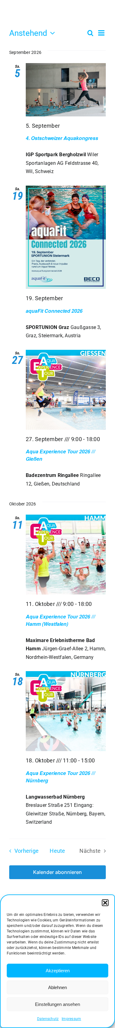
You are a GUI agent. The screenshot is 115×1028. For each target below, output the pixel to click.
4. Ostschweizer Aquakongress (62, 138)
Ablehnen (57, 987)
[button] (105, 903)
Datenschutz (48, 1019)
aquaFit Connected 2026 (54, 310)
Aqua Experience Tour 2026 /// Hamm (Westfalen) (60, 620)
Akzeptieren (58, 970)
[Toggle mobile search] (90, 18)
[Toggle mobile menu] (102, 18)
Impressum (71, 1019)
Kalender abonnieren (57, 872)
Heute (57, 851)
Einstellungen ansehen (57, 1004)
